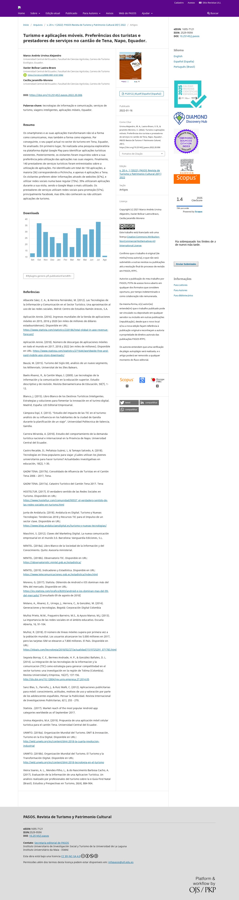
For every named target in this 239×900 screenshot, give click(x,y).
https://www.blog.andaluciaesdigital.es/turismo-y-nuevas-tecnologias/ (65, 525)
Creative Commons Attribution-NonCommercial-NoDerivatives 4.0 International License (140, 241)
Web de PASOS (127, 13)
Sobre (34, 13)
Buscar (214, 13)
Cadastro (179, 2)
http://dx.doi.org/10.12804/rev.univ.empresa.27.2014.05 (56, 679)
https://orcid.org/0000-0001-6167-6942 (45, 75)
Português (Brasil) (184, 66)
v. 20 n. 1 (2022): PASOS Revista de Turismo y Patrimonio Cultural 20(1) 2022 (86, 24)
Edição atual (53, 13)
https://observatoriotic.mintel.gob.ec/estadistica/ (52, 562)
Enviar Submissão (186, 264)
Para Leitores (180, 285)
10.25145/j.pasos (189, 36)
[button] (129, 402)
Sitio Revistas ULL (211, 2)
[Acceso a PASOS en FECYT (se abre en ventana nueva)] (190, 107)
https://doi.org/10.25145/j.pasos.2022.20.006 (55, 95)
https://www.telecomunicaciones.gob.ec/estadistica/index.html (60, 574)
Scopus (198, 211)
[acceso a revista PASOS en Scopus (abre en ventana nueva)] (187, 182)
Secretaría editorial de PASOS (51, 842)
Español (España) (184, 61)
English (178, 56)
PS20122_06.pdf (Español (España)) (142, 93)
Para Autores (91, 13)
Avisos (109, 13)
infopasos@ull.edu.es (120, 862)
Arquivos (38, 24)
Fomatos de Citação (132, 153)
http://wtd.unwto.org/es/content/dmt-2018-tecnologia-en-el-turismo (63, 762)
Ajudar (146, 13)
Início (26, 24)
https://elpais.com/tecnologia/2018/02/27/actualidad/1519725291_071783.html (70, 649)
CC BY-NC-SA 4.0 (70, 856)
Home (21, 13)
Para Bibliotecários (183, 295)
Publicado (71, 13)
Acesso (191, 2)
